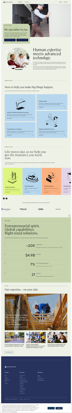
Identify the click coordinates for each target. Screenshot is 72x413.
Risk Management (22, 388)
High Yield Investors (40, 378)
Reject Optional (51, 408)
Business (20, 2)
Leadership (6, 378)
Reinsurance (21, 391)
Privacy (25, 399)
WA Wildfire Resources (41, 380)
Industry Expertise (22, 393)
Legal (28, 399)
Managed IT (21, 386)
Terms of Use (21, 399)
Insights (39, 375)
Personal (27, 2)
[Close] (70, 408)
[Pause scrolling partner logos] (69, 216)
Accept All (59, 408)
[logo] (8, 2)
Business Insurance (22, 378)
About (6, 375)
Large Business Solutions (23, 380)
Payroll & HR (21, 383)
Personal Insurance (22, 375)
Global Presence (7, 380)
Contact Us (6, 383)
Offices (6, 381)
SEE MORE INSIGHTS (9, 352)
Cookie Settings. (14, 411)
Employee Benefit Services (24, 381)
